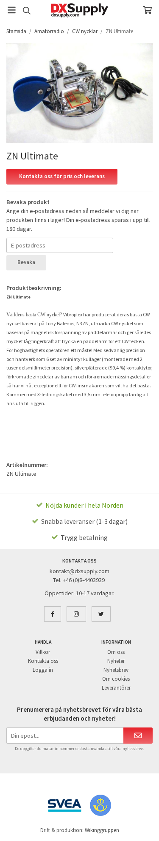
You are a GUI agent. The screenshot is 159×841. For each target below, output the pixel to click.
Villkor (43, 652)
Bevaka (26, 262)
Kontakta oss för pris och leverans (62, 176)
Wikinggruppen (102, 830)
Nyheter (116, 661)
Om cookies (116, 678)
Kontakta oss (43, 661)
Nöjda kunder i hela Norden (84, 505)
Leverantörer (116, 687)
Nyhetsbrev (115, 669)
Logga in (43, 669)
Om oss (116, 652)
